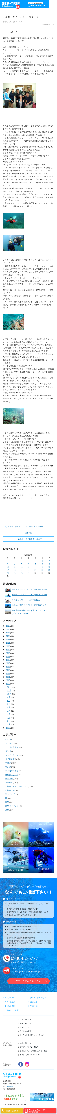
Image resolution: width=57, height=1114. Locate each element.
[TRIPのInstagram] (27, 1064)
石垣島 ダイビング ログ (12, 22)
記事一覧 (28, 533)
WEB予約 (34, 1006)
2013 (8, 670)
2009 (8, 684)
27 (28, 573)
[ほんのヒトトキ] (15, 1099)
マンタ (8, 767)
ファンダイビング (26, 1019)
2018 (8, 653)
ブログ (8, 763)
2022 (8, 639)
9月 (8, 697)
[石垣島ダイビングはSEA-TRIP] (11, 5)
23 (49, 570)
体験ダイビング (11, 775)
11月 (9, 690)
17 (8, 570)
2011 (8, 677)
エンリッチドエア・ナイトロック (32, 1035)
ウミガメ (9, 743)
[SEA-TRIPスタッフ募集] (42, 1099)
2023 (8, 636)
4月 (8, 714)
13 (28, 567)
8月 (8, 700)
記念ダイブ (10, 794)
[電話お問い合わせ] (38, 4)
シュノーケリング (12, 755)
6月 (8, 707)
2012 (8, 673)
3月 (8, 718)
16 (49, 567)
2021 (8, 643)
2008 (8, 728)
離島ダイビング (11, 806)
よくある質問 (10, 1006)
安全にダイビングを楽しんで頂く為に (33, 1051)
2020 (8, 646)
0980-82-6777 (24, 958)
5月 (8, 711)
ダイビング (10, 759)
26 (22, 573)
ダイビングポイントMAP (29, 1047)
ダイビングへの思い (38, 998)
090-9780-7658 (30, 962)
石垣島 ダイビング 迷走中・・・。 (33, 539)
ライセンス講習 (11, 771)
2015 (8, 663)
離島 (7, 802)
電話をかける (12, 1111)
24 (8, 573)
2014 (8, 667)
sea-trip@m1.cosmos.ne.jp (25, 971)
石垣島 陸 (10, 790)
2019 (8, 650)
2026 (8, 626)
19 (22, 570)
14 (35, 567)
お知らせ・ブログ (11, 1010)
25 (15, 573)
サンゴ (8, 751)
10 (8, 567)
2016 (8, 660)
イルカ (8, 739)
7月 (8, 704)
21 (35, 570)
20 (28, 570)
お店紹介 (33, 1002)
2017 (8, 656)
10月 (9, 694)
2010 (8, 680)
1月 (8, 724)
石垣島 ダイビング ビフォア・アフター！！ (27, 527)
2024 (8, 633)
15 (42, 567)
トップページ (10, 998)
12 (22, 567)
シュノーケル (24, 1027)
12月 (9, 687)
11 (15, 567)
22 (42, 570)
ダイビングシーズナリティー (30, 1055)
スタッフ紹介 (10, 1002)
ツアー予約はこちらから (28, 981)
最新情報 (9, 779)
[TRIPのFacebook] (20, 1064)
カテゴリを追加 (11, 747)
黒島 (7, 810)
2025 (8, 629)
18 (15, 570)
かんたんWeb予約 (37, 1111)
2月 (8, 721)
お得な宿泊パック (26, 1043)
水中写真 (9, 783)
